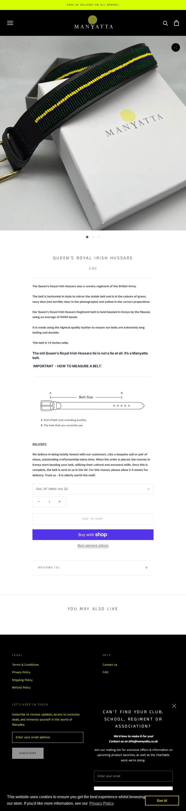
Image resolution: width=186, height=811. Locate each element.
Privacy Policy (21, 672)
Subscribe (28, 753)
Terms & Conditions (25, 665)
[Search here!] (165, 22)
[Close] (174, 706)
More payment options (93, 545)
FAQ (105, 672)
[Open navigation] (10, 23)
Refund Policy (21, 687)
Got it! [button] (162, 801)
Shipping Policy (22, 680)
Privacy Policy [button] (101, 803)
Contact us (110, 665)
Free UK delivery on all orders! (93, 5)
